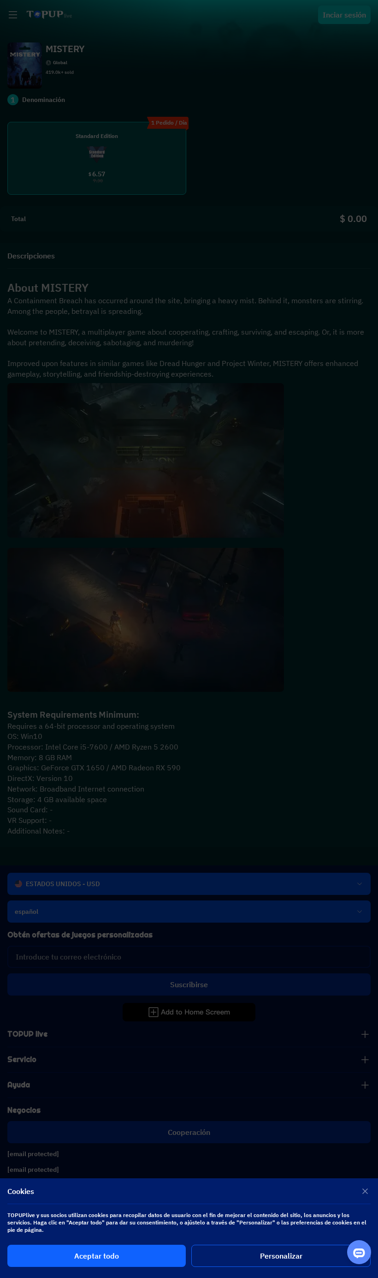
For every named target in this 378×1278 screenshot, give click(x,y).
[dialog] (189, 1228)
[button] (189, 639)
